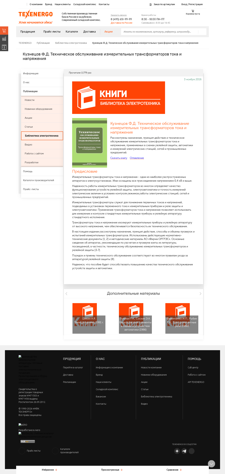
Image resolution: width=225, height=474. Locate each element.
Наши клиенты (63, 4)
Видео (144, 404)
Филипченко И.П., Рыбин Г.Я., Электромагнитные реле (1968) (182, 322)
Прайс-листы (51, 31)
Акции (108, 31)
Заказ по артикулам (164, 4)
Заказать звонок (119, 15)
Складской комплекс (84, 4)
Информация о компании (109, 367)
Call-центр (193, 367)
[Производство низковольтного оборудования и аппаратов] (4, 39)
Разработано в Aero (29, 430)
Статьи (144, 389)
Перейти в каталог (73, 367)
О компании (36, 4)
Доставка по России (121, 22)
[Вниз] (211, 463)
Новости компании (151, 367)
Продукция (27, 31)
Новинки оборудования (154, 374)
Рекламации (69, 382)
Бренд (48, 4)
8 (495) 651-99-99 (121, 19)
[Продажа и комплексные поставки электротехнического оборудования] (4, 30)
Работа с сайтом (197, 374)
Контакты (104, 4)
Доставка (89, 31)
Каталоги (72, 31)
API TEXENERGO (196, 382)
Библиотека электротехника (156, 396)
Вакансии (101, 396)
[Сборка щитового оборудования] (4, 47)
